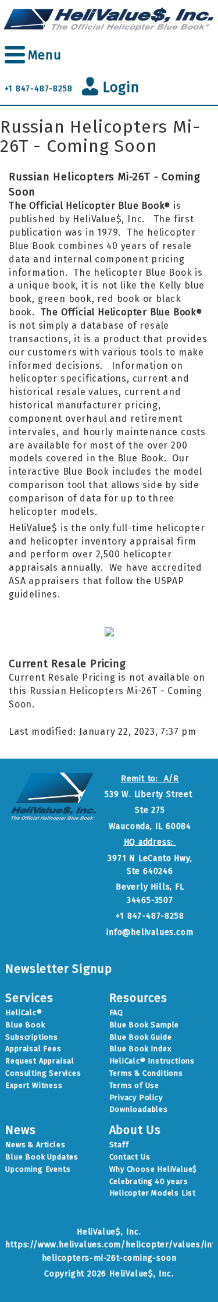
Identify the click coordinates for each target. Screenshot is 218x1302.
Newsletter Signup (58, 969)
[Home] (109, 18)
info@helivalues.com (149, 932)
